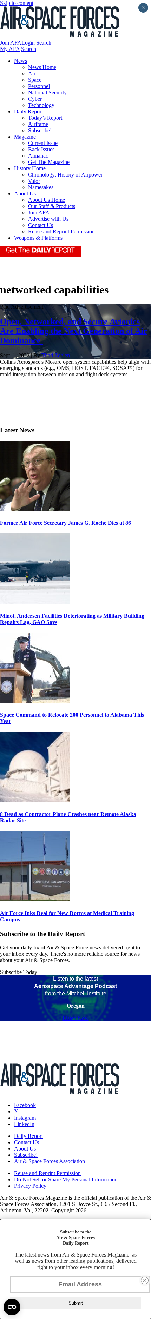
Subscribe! (40, 130)
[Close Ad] (144, 1280)
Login (28, 43)
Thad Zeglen (55, 355)
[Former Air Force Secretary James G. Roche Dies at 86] (35, 509)
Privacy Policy (30, 1186)
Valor (34, 181)
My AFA (10, 49)
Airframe (38, 124)
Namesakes (40, 187)
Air (31, 74)
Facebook (25, 1105)
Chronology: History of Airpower (65, 175)
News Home (42, 67)
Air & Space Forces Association (49, 1161)
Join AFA (10, 43)
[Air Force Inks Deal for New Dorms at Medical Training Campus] (35, 899)
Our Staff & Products (51, 206)
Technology (41, 105)
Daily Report (28, 111)
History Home (30, 168)
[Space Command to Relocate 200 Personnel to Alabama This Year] (35, 701)
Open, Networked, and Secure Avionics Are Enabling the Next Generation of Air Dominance (73, 331)
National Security (47, 92)
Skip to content (16, 3)
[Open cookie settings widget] (12, 1307)
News (20, 61)
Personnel (39, 86)
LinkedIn (24, 1124)
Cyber (35, 99)
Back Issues (41, 149)
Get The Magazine (49, 162)
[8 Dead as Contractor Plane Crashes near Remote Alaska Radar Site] (35, 800)
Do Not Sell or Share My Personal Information (66, 1179)
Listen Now (76, 1018)
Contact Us (40, 225)
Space (34, 80)
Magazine (25, 137)
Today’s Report (45, 118)
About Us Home (46, 200)
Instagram (25, 1118)
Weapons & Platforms (38, 238)
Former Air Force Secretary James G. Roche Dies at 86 (65, 523)
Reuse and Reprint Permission (61, 231)
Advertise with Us (48, 219)
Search (43, 43)
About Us (25, 194)
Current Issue (43, 143)
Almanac (38, 156)
